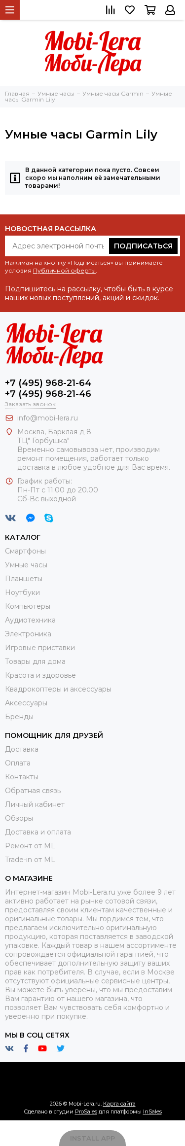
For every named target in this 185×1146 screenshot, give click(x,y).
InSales (152, 1111)
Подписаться (143, 246)
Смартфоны (25, 551)
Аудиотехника (30, 620)
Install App (92, 1138)
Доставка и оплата (38, 832)
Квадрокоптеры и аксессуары (58, 689)
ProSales (86, 1111)
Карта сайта (119, 1103)
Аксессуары (26, 702)
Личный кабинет (35, 804)
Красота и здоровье (40, 675)
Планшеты (23, 578)
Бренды (19, 716)
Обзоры (19, 818)
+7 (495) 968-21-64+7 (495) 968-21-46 (48, 388)
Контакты (21, 776)
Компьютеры (27, 606)
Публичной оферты (64, 270)
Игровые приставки (40, 647)
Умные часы (26, 564)
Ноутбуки (22, 592)
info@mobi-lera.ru (47, 418)
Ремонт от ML (30, 845)
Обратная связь (33, 790)
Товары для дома (35, 661)
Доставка (21, 749)
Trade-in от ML (30, 859)
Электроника (28, 633)
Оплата (18, 763)
